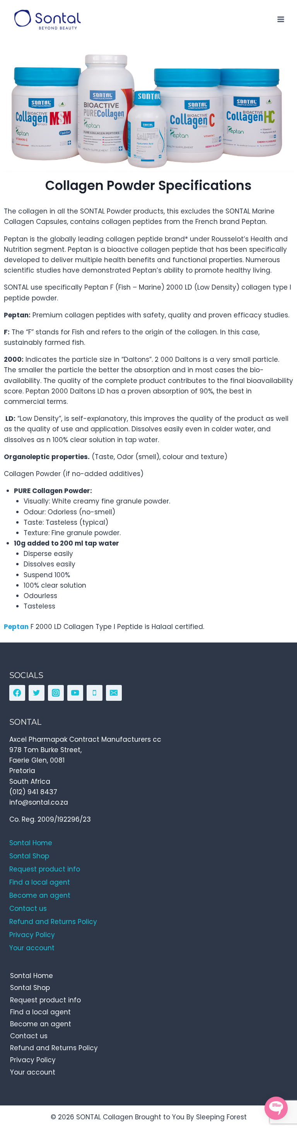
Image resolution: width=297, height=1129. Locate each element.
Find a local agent (40, 1012)
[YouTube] (75, 693)
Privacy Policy (33, 1060)
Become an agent (40, 1024)
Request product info (45, 1000)
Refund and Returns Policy (54, 1048)
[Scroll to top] (274, 1088)
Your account (32, 1072)
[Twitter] (36, 693)
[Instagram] (56, 693)
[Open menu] (280, 19)
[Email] (114, 693)
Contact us (29, 1036)
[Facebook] (17, 693)
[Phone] (94, 693)
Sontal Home (31, 975)
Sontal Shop (30, 987)
